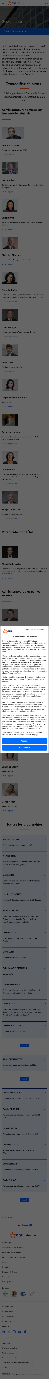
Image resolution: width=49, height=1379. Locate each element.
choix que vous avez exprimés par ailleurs (18, 711)
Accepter (24, 741)
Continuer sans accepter (36, 629)
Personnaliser (24, 748)
